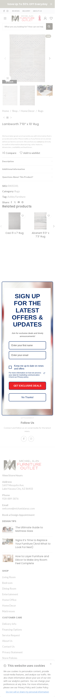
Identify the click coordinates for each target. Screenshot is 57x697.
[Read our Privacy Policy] (44, 373)
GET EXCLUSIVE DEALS (27, 386)
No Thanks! (27, 397)
